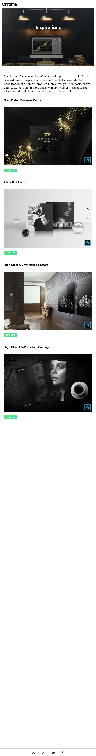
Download (10, 170)
